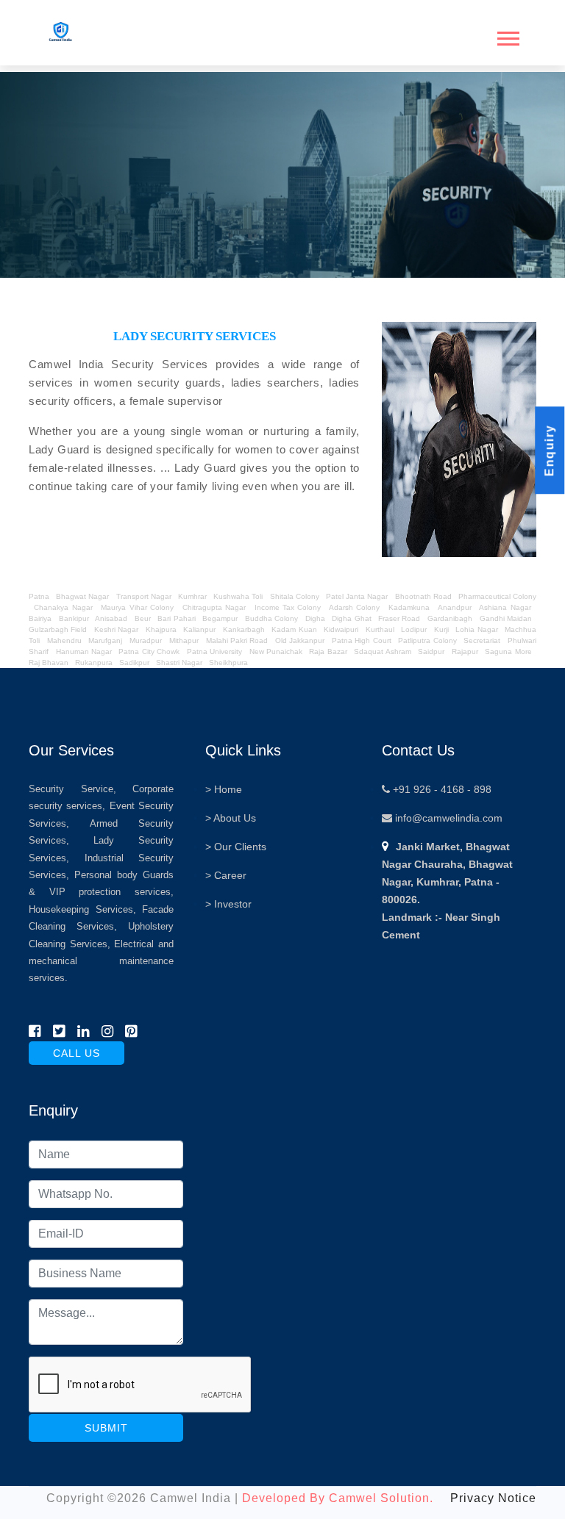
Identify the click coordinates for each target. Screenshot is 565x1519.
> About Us (230, 818)
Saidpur (431, 651)
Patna (40, 596)
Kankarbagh (244, 629)
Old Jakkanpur (299, 640)
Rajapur (465, 651)
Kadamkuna (409, 607)
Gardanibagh (449, 618)
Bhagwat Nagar (82, 596)
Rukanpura (94, 662)
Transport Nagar (145, 596)
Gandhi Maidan (506, 618)
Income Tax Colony (288, 607)
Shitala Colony (294, 596)
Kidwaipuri (341, 629)
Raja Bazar (328, 651)
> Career (225, 875)
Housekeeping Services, (82, 909)
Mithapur (184, 640)
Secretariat (481, 640)
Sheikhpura (228, 662)
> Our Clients (235, 846)
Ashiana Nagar (504, 607)
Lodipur (414, 629)
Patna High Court (361, 640)
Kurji (441, 629)
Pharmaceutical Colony (497, 596)
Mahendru (64, 640)
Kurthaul (380, 629)
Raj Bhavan (48, 662)
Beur (143, 618)
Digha (315, 618)
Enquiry (549, 451)
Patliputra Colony (427, 640)
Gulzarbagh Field (58, 629)
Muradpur (145, 640)
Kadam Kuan (293, 629)
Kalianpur (199, 629)
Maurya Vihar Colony (137, 607)
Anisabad (111, 618)
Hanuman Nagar (84, 651)
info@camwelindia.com (447, 818)
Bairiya (40, 618)
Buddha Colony (271, 618)
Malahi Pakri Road (237, 640)
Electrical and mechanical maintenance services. (101, 961)
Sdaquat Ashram (382, 651)
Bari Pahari (176, 618)
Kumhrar (192, 596)
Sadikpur (134, 662)
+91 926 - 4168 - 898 (440, 789)
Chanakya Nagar (63, 607)
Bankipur (74, 618)
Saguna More (508, 651)
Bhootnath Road (423, 596)
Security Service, (72, 788)
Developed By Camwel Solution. (337, 1498)
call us (76, 1053)
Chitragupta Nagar (214, 607)
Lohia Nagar (476, 629)
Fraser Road (399, 618)
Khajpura (161, 629)
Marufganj (105, 640)
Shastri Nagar (179, 662)
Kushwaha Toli (238, 596)
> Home (223, 789)
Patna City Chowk (149, 651)
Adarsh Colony (354, 607)
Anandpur (456, 607)
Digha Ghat (351, 618)
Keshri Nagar (116, 629)
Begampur (220, 618)
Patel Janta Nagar (357, 596)
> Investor (228, 904)
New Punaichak (275, 651)
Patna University (214, 651)
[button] (507, 35)
